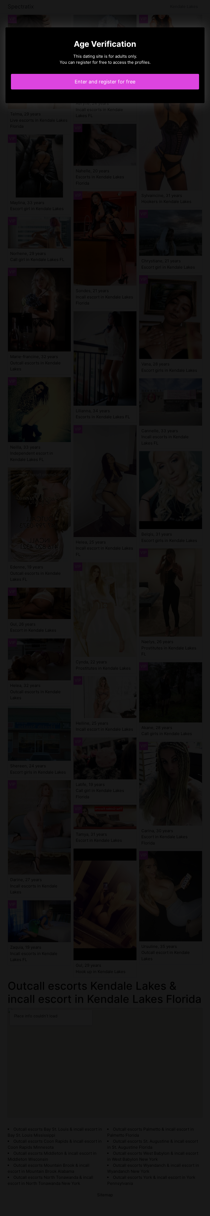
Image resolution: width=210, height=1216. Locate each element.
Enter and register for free (105, 82)
